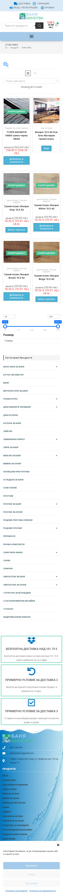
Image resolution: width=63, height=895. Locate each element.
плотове (8, 496)
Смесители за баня (14, 576)
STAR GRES (26, 47)
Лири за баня (10, 447)
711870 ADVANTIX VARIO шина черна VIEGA (16, 135)
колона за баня (12, 423)
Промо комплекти (14, 544)
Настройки (31, 883)
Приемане (32, 865)
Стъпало (8, 609)
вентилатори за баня (15, 390)
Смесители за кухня (14, 584)
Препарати (9, 536)
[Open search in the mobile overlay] (22, 25)
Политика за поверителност (42, 890)
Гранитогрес (46, 128)
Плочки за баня (12, 504)
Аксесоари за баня (13, 366)
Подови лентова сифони (16, 128)
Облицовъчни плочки (16, 471)
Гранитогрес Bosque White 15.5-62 (46, 207)
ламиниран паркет (14, 439)
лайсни (7, 431)
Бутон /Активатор (13, 374)
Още (46, 148)
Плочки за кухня (12, 512)
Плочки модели (19, 201)
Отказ (31, 874)
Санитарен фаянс (13, 552)
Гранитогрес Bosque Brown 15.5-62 (16, 276)
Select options (16, 229)
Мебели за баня (12, 455)
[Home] (6, 47)
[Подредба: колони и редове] (28, 73)
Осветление (10, 487)
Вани (6, 382)
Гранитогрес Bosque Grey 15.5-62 (16, 208)
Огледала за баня (13, 479)
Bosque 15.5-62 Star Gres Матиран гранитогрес (46, 135)
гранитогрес (12, 200)
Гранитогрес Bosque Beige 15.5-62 (46, 277)
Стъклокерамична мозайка (19, 601)
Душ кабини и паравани (17, 407)
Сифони (8, 568)
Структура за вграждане (17, 592)
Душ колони (10, 415)
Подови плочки (12, 528)
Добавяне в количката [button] (17, 160)
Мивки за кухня (12, 463)
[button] (58, 845)
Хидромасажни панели (16, 617)
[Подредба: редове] (35, 73)
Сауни (6, 560)
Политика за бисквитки (16, 890)
